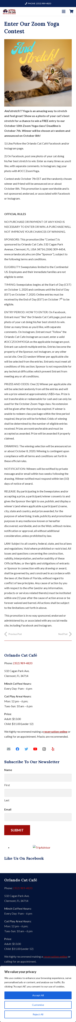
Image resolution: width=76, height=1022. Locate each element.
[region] (38, 994)
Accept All (38, 995)
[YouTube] (35, 749)
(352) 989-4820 (22, 663)
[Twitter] (26, 749)
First (7, 785)
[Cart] (71, 11)
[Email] (8, 749)
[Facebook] (17, 749)
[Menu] (64, 11)
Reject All (38, 1014)
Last (6, 800)
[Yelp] (52, 749)
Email (7, 809)
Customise (38, 1004)
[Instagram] (44, 749)
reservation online (55, 731)
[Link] (9, 11)
